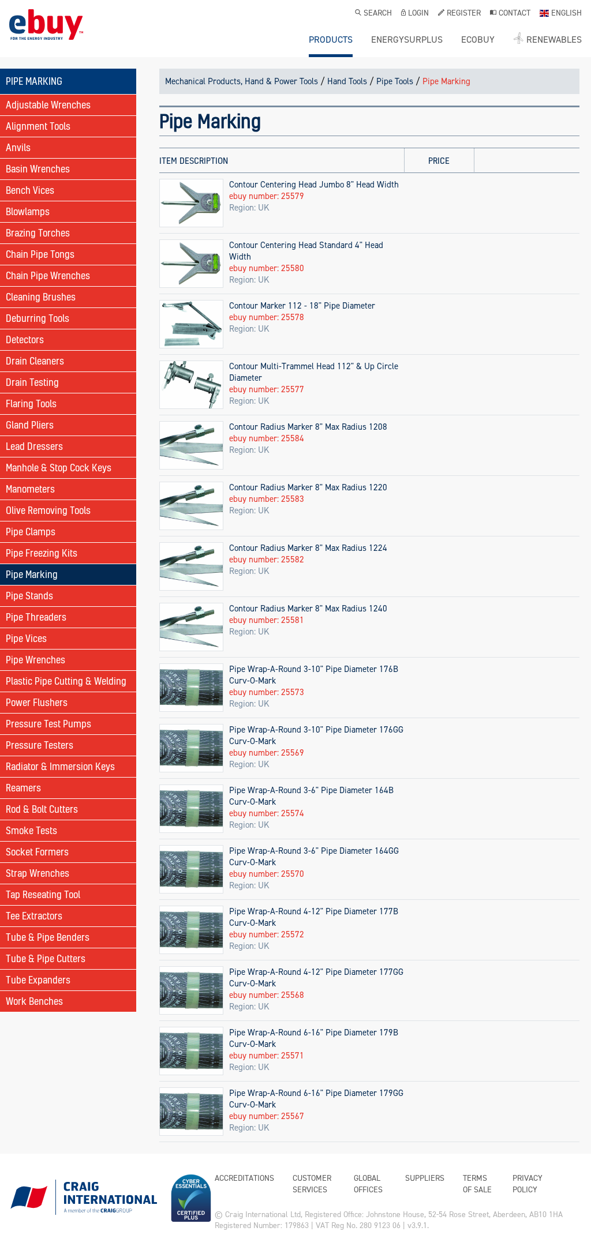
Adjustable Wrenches (48, 105)
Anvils (18, 147)
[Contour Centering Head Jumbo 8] (191, 202)
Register (464, 13)
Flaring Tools (31, 403)
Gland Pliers (30, 425)
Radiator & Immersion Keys (60, 766)
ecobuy (478, 40)
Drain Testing (32, 382)
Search (378, 13)
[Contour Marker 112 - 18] (191, 323)
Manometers (30, 489)
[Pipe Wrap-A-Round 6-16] (191, 1050)
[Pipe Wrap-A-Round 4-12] (191, 929)
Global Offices (368, 1184)
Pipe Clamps (30, 531)
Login (418, 13)
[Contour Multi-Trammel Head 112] (191, 384)
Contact (514, 13)
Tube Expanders (38, 980)
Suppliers (424, 1178)
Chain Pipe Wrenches (48, 275)
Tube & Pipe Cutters (45, 958)
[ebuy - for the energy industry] (46, 33)
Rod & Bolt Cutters (42, 809)
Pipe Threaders (36, 617)
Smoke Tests (31, 830)
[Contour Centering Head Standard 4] (191, 263)
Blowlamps (28, 211)
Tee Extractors (34, 916)
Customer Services (312, 1184)
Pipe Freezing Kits (41, 553)
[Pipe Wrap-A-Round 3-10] (191, 687)
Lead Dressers (34, 446)
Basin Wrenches (38, 169)
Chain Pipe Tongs (40, 254)
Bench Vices (30, 190)
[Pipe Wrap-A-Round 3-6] (191, 808)
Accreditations (244, 1178)
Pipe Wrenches (35, 660)
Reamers (23, 788)
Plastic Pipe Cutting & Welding (66, 681)
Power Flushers (37, 702)
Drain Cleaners (35, 361)
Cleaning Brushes (41, 297)
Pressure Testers (39, 745)
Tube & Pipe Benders (47, 937)
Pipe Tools (394, 81)
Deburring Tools (37, 318)
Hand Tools (347, 81)
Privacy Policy (528, 1184)
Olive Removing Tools (48, 510)
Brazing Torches (38, 233)
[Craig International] (83, 1202)
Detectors (25, 339)
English (566, 13)
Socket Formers (37, 852)
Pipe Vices (26, 638)
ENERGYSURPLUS (407, 40)
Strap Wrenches (37, 873)
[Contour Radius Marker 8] (191, 445)
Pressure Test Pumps (48, 724)
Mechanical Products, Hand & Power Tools (241, 81)
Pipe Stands (29, 596)
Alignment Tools (38, 126)
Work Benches (34, 1001)
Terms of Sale (477, 1184)
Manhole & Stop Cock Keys (58, 467)
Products (331, 40)
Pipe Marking (32, 574)
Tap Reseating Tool (43, 894)
